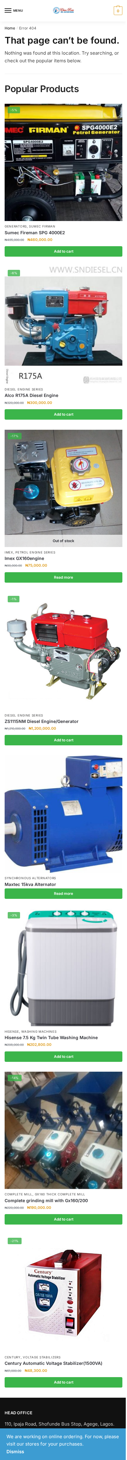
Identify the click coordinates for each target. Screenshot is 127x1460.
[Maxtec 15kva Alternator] (63, 814)
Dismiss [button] (15, 1451)
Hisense (12, 1031)
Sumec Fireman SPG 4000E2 (35, 232)
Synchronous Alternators (30, 878)
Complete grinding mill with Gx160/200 (46, 1200)
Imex (9, 552)
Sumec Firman (42, 226)
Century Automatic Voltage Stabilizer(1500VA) (53, 1363)
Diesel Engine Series (24, 389)
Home (10, 28)
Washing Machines (38, 1031)
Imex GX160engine (24, 558)
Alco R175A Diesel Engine (31, 395)
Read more (63, 577)
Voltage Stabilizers (41, 1357)
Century (13, 1357)
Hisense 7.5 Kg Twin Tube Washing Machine (51, 1037)
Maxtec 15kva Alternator (30, 884)
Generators (16, 226)
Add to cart (63, 251)
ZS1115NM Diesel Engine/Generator (42, 721)
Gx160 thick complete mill (60, 1194)
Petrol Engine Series (35, 552)
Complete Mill (18, 1194)
